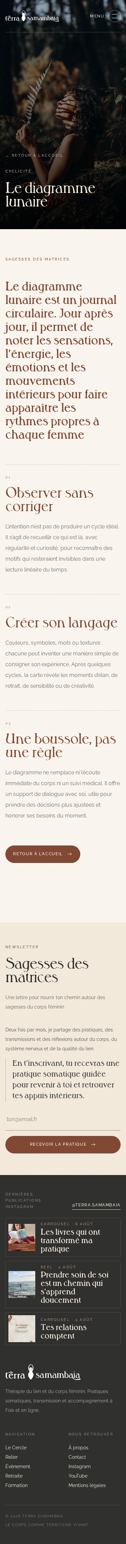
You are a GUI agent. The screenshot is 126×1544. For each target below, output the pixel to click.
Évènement (17, 1466)
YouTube (78, 1476)
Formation (16, 1485)
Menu (97, 16)
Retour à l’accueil (37, 854)
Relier (11, 1457)
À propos (78, 1447)
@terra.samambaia (96, 1205)
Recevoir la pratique (58, 1144)
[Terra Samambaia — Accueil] (32, 16)
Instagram (80, 1466)
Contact (77, 1457)
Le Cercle (16, 1447)
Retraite (14, 1476)
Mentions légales (87, 1485)
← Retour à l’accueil (34, 155)
